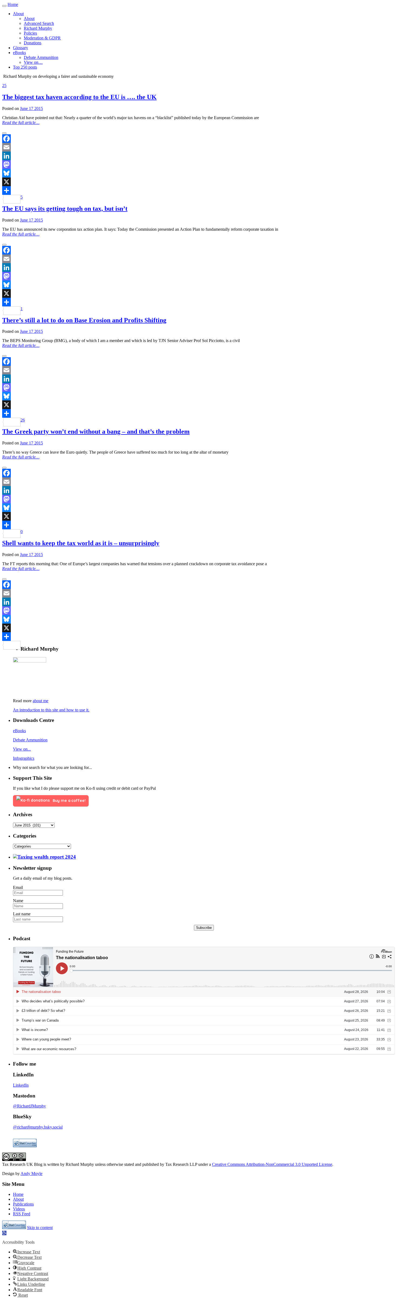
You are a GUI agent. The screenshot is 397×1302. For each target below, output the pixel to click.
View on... (22, 749)
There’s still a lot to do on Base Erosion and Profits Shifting (84, 320)
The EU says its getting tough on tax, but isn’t (64, 208)
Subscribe (204, 928)
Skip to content (40, 1227)
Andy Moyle (31, 1173)
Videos (19, 1209)
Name (18, 900)
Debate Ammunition (30, 740)
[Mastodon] (198, 164)
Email (18, 887)
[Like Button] (4, 133)
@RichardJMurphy (29, 1106)
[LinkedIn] (198, 156)
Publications (23, 1204)
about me (40, 700)
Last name (22, 914)
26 (23, 420)
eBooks (19, 730)
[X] (198, 182)
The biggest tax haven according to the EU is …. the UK (79, 97)
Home (13, 4)
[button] (4, 1233)
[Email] (198, 147)
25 (4, 85)
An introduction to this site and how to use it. (51, 710)
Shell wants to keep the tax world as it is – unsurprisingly (80, 543)
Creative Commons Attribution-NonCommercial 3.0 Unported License (272, 1164)
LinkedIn (21, 1085)
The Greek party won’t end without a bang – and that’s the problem (96, 431)
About (18, 1199)
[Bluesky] (198, 173)
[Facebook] (198, 138)
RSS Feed (21, 1213)
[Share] (198, 190)
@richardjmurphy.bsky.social (38, 1127)
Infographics (23, 758)
